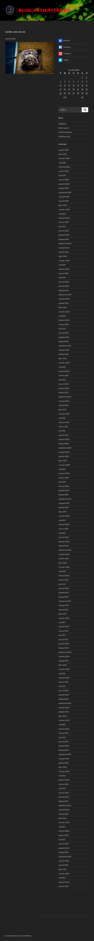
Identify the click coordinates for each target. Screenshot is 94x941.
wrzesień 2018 (64, 554)
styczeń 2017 (63, 639)
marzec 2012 (63, 886)
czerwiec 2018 (64, 567)
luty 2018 (62, 584)
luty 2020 (62, 482)
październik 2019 (65, 499)
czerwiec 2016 (64, 669)
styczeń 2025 (64, 231)
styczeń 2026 (64, 180)
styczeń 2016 (64, 690)
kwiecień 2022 (64, 371)
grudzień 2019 (64, 490)
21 (78, 89)
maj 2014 (62, 776)
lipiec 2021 (62, 409)
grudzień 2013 (64, 797)
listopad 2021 (63, 392)
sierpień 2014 (64, 763)
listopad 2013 (64, 801)
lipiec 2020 (63, 461)
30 (87, 93)
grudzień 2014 (64, 746)
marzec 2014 (63, 784)
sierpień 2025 (64, 201)
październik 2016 (65, 652)
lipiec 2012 (62, 869)
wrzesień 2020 (64, 452)
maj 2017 (62, 622)
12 (69, 85)
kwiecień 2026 (64, 167)
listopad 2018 (64, 546)
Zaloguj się (62, 124)
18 (65, 89)
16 (87, 85)
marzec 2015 (63, 733)
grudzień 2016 (64, 644)
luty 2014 (62, 788)
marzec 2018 (63, 580)
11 (65, 85)
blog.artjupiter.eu (44, 10)
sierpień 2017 (63, 610)
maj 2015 (62, 724)
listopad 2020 (64, 444)
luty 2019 (62, 533)
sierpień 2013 (64, 814)
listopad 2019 (64, 495)
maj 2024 (62, 265)
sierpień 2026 (64, 150)
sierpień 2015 (64, 712)
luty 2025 (62, 226)
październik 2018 (65, 550)
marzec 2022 (63, 375)
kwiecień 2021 (64, 422)
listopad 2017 (63, 597)
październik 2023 (65, 295)
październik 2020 (65, 448)
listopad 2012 (63, 852)
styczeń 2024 (64, 282)
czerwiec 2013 (64, 822)
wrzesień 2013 (64, 810)
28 (78, 93)
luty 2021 (62, 431)
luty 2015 (62, 737)
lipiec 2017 (62, 614)
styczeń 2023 (64, 333)
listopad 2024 (64, 239)
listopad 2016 (64, 648)
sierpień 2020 (64, 456)
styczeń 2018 (64, 588)
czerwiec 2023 (64, 312)
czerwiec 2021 (64, 414)
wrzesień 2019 (64, 503)
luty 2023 (62, 329)
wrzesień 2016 (64, 656)
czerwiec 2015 (64, 720)
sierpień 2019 (64, 507)
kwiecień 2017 (64, 627)
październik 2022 (65, 346)
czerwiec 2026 (64, 158)
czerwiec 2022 (64, 363)
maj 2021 (62, 418)
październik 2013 (65, 805)
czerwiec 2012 (64, 874)
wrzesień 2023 (64, 299)
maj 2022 (62, 367)
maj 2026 (62, 163)
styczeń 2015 (64, 742)
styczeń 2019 (64, 537)
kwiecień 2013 (64, 831)
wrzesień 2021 (64, 401)
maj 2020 (62, 469)
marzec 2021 (63, 427)
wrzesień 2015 (64, 708)
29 (82, 93)
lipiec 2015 (63, 716)
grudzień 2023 (64, 286)
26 (69, 93)
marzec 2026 (64, 171)
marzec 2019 (63, 529)
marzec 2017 (63, 631)
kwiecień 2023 (64, 320)
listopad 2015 (64, 699)
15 (82, 85)
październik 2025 (65, 192)
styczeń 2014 (64, 793)
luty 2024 (62, 277)
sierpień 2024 (64, 252)
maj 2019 (62, 520)
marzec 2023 (64, 324)
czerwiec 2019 (64, 516)
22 (82, 89)
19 (69, 89)
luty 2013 (62, 839)
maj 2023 (62, 316)
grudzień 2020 (64, 439)
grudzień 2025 (64, 184)
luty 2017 (62, 635)
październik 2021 (65, 397)
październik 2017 (65, 601)
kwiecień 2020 (64, 473)
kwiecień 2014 (64, 780)
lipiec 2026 (63, 154)
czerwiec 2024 (64, 261)
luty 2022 (62, 380)
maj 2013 (62, 827)
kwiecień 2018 (64, 576)
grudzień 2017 (64, 593)
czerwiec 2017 (64, 618)
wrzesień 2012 (64, 861)
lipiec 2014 (63, 767)
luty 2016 (62, 686)
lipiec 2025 (63, 205)
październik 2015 (65, 703)
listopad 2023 (64, 290)
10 (60, 85)
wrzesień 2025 (64, 197)
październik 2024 (65, 243)
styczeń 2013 (64, 844)
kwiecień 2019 (64, 524)
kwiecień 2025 (64, 218)
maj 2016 (62, 673)
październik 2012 (65, 857)
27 (74, 93)
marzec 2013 (63, 835)
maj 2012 (62, 878)
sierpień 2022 (64, 354)
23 (87, 89)
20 (74, 89)
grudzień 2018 (64, 542)
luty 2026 (62, 175)
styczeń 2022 (64, 384)
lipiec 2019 (63, 512)
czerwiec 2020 (64, 465)
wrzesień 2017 (64, 605)
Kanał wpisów (64, 128)
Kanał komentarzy (65, 132)
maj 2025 (62, 214)
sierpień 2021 (63, 405)
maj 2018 (62, 571)
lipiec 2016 (63, 665)
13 (74, 85)
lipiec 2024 (63, 256)
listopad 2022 (64, 341)
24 (60, 93)
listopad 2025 (64, 188)
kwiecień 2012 (64, 882)
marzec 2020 (64, 478)
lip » (82, 97)
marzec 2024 (64, 273)
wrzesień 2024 (64, 248)
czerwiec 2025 (64, 209)
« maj (64, 97)
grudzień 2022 (64, 337)
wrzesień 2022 (64, 350)
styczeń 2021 (63, 435)
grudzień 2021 (64, 388)
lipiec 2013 (63, 818)
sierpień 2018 (64, 558)
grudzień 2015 (64, 695)
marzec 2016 (63, 682)
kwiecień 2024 (64, 269)
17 (60, 89)
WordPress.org (64, 136)
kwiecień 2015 (64, 729)
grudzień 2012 (64, 848)
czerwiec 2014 (64, 771)
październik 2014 (65, 754)
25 (65, 93)
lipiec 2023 (63, 307)
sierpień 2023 (64, 303)
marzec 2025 (64, 222)
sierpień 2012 (63, 865)
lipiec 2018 (63, 563)
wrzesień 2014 (64, 759)
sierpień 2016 (64, 661)
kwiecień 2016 (64, 678)
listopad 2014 (64, 750)
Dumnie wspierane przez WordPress (18, 936)
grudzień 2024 (64, 235)
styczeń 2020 (64, 486)
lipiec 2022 (63, 358)
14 (78, 85)
